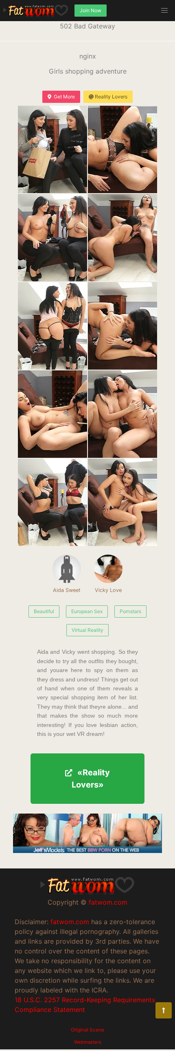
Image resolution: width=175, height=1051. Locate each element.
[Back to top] (163, 1010)
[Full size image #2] (52, 237)
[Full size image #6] (52, 414)
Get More (64, 97)
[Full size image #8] (52, 502)
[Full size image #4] (52, 326)
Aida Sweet (67, 590)
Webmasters (87, 1042)
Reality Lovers (111, 97)
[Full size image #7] (122, 414)
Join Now (90, 10)
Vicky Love (108, 590)
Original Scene (87, 1030)
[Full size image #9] (122, 502)
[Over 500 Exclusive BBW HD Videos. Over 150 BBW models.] (87, 850)
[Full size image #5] (122, 326)
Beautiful (44, 611)
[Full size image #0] (52, 149)
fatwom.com (108, 902)
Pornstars (130, 611)
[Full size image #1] (122, 149)
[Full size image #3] (122, 237)
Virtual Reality (87, 630)
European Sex (87, 611)
